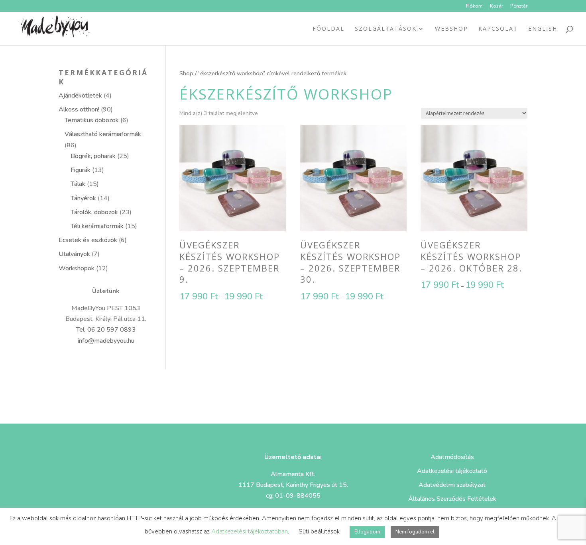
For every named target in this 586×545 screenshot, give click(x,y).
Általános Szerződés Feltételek (452, 498)
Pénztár (518, 6)
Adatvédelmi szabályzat (452, 485)
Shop (186, 73)
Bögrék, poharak (93, 156)
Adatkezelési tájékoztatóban (249, 531)
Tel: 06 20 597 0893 (106, 329)
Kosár (496, 6)
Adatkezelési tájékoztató (452, 471)
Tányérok (83, 198)
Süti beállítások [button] (319, 531)
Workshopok (76, 268)
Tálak (78, 184)
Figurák (80, 170)
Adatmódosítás (452, 457)
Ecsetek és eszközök (88, 240)
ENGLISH (542, 29)
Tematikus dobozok (92, 120)
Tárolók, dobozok (94, 212)
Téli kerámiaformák (97, 226)
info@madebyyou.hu (106, 340)
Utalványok (74, 254)
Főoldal (328, 29)
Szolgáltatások (386, 29)
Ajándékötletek (80, 95)
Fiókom (474, 6)
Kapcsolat (498, 29)
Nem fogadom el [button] (415, 531)
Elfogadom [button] (367, 531)
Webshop (451, 29)
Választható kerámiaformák (103, 134)
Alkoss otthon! (79, 109)
